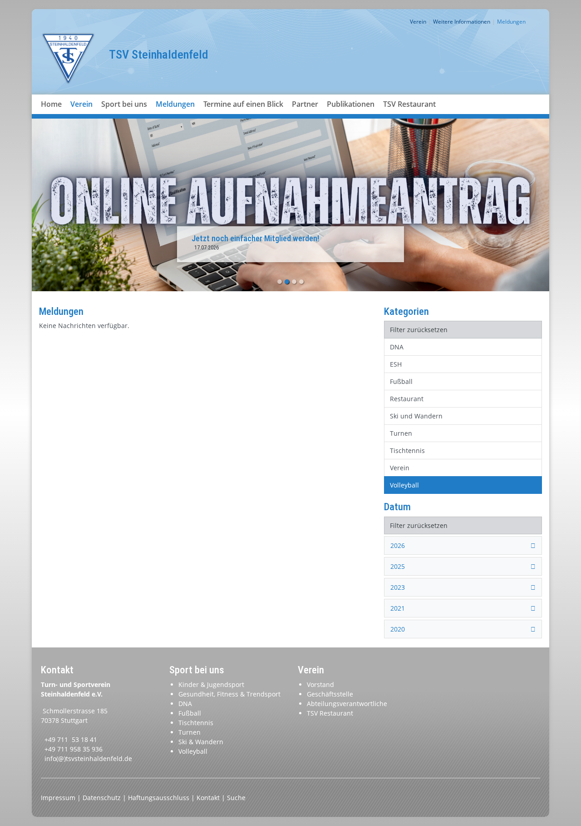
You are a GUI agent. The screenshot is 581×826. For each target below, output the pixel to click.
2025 (397, 566)
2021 (397, 608)
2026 (397, 545)
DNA (397, 347)
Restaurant (406, 398)
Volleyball (404, 485)
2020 (397, 629)
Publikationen (350, 104)
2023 (397, 587)
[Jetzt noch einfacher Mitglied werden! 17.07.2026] (290, 204)
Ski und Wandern (416, 416)
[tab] (463, 546)
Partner (305, 104)
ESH (396, 364)
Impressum (59, 797)
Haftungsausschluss (159, 797)
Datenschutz (103, 797)
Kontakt (209, 797)
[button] (81, 115)
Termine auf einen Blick (243, 104)
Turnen (401, 433)
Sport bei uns (124, 104)
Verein (81, 104)
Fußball (401, 381)
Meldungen (175, 104)
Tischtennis (407, 450)
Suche (236, 797)
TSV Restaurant (409, 104)
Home (51, 104)
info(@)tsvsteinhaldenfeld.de (88, 758)
